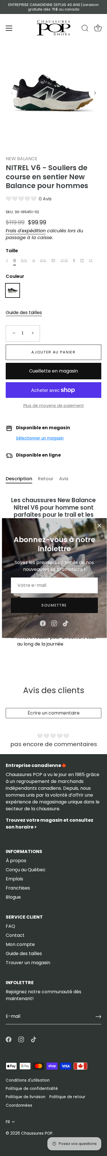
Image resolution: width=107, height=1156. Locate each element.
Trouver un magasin (28, 962)
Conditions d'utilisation (28, 1080)
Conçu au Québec (26, 869)
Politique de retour (67, 1097)
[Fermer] (99, 525)
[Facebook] (43, 623)
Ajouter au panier (53, 352)
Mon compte (20, 944)
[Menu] (9, 28)
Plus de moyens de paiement (53, 405)
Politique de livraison (25, 1097)
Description (19, 478)
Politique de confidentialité (32, 1088)
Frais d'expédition (26, 230)
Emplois (14, 879)
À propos (16, 860)
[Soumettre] (98, 1016)
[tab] (22, 478)
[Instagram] (54, 623)
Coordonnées (19, 1105)
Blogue (13, 897)
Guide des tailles (24, 312)
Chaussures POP (37, 1133)
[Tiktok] (65, 623)
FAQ (10, 926)
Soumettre (54, 605)
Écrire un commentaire (54, 713)
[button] (12, 93)
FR (8, 1122)
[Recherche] (85, 29)
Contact (15, 935)
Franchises (18, 888)
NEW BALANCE (21, 158)
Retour (45, 478)
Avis (63, 478)
